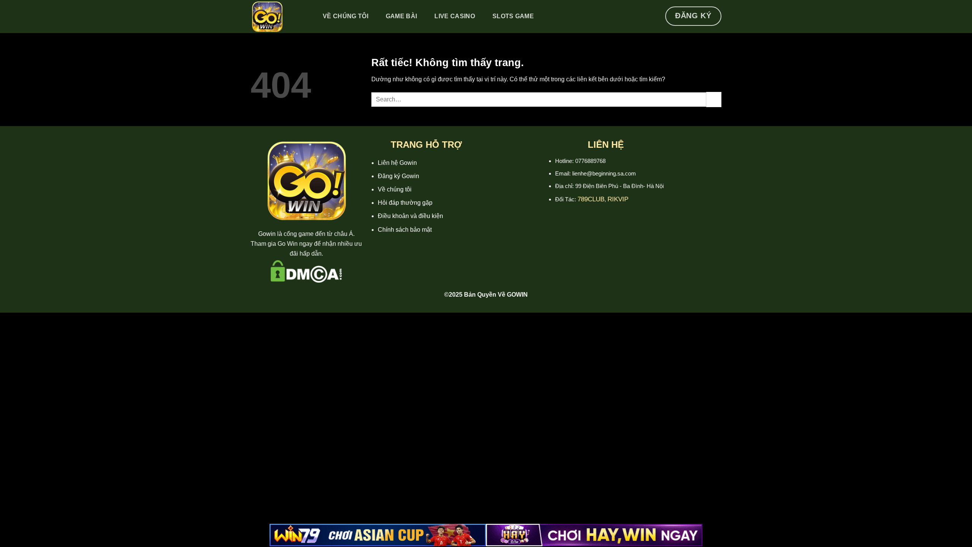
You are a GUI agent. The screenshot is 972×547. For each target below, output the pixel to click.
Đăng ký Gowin (398, 176)
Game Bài (401, 16)
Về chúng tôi (395, 189)
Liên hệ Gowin (397, 163)
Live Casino (454, 16)
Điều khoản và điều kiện (410, 216)
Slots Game (513, 16)
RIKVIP (618, 199)
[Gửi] (713, 99)
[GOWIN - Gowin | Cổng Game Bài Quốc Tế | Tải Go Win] (278, 16)
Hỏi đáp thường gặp (405, 202)
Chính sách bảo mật (405, 229)
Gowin (267, 234)
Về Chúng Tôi (345, 16)
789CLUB (591, 199)
